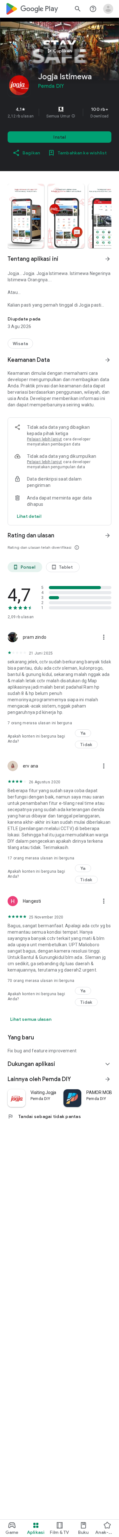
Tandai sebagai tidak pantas (44, 1116)
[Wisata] (20, 343)
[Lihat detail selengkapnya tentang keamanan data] (29, 516)
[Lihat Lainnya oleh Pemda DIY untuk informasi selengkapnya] (107, 1079)
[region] (59, 112)
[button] (73, 116)
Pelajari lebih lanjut (44, 439)
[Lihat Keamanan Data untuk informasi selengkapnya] (107, 360)
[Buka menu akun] (108, 8)
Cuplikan (58, 51)
